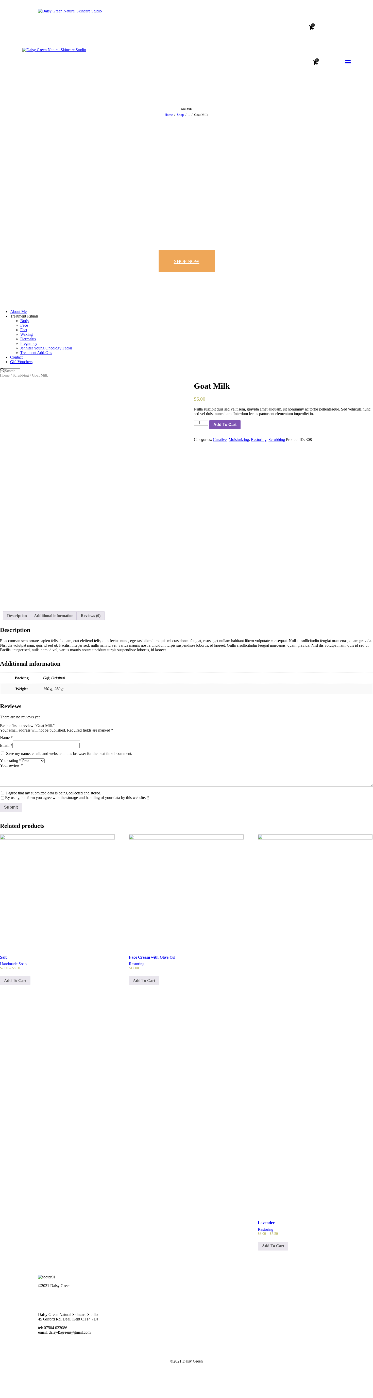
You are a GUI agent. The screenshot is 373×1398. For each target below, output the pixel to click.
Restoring (258, 439)
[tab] (17, 615)
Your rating (10, 760)
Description (17, 615)
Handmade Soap (13, 964)
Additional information (54, 615)
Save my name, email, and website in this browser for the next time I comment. (69, 753)
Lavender (266, 1223)
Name (6, 737)
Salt (3, 957)
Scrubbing (21, 375)
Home (169, 115)
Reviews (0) (90, 615)
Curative (220, 439)
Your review (11, 765)
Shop (180, 115)
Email (6, 745)
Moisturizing (239, 439)
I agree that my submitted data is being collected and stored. (53, 793)
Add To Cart (224, 424)
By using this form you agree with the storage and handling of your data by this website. (77, 797)
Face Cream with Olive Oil (152, 957)
